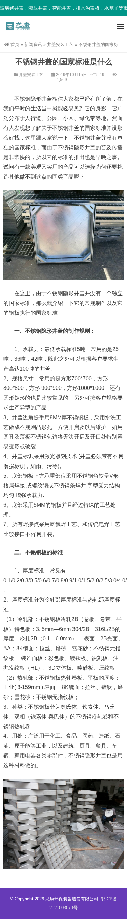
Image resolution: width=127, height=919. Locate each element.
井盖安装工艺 (60, 44)
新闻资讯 (33, 44)
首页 (14, 44)
